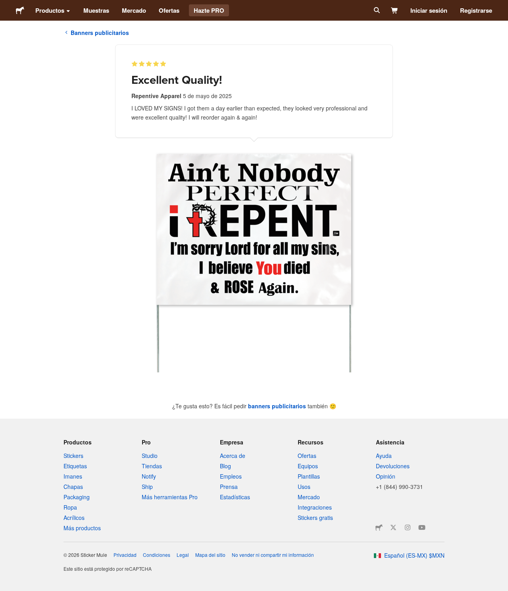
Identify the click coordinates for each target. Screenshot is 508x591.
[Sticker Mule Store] (379, 527)
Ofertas (169, 10)
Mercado (134, 10)
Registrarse (476, 10)
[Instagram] (407, 527)
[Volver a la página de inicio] (20, 10)
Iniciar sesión (428, 10)
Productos (49, 10)
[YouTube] (422, 527)
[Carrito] (394, 10)
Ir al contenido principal (6, 6)
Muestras (96, 10)
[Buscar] (376, 10)
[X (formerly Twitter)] (393, 527)
